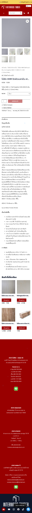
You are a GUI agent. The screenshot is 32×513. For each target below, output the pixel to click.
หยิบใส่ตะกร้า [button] (22, 328)
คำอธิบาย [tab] (5, 119)
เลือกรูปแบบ (6, 300)
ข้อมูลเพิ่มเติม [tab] (6, 123)
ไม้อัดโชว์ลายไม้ (12, 67)
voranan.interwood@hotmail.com (16, 482)
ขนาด (3, 93)
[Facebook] (18, 509)
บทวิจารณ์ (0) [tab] (6, 127)
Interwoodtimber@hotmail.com (15, 479)
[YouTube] (9, 509)
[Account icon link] (28, 13)
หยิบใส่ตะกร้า (15, 101)
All (2, 75)
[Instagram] (14, 509)
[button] (27, 21)
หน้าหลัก (4, 67)
